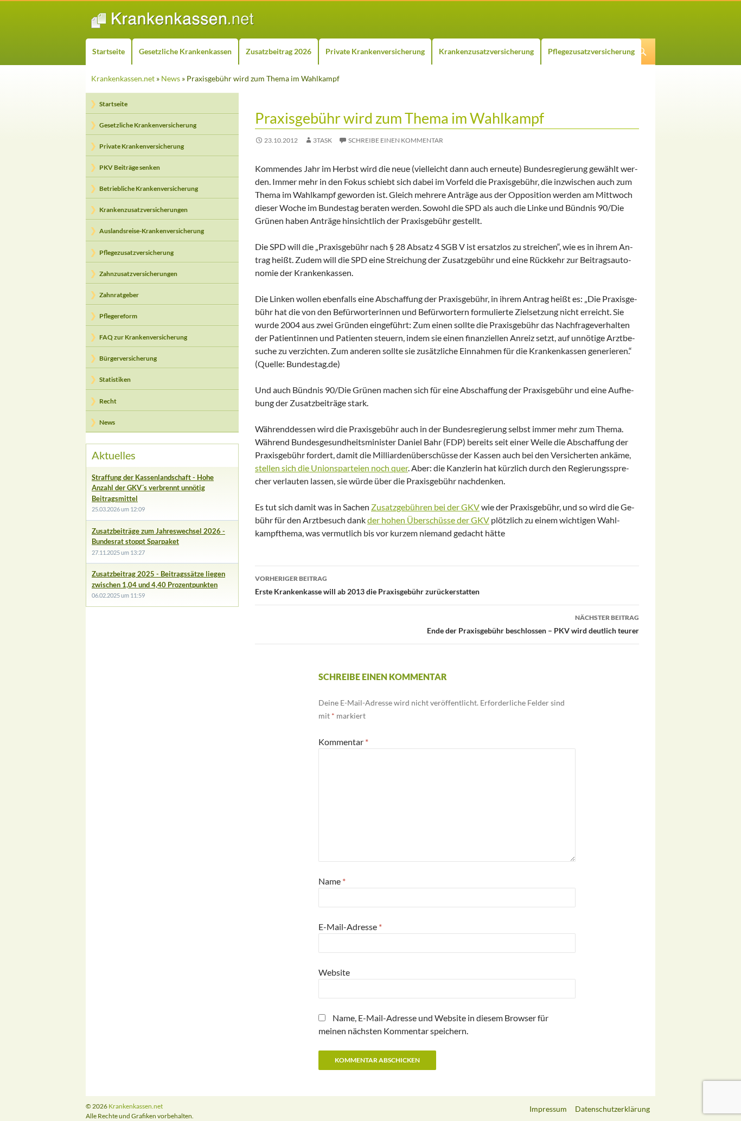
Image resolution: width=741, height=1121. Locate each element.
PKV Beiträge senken (129, 167)
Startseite (108, 51)
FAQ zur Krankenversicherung (143, 337)
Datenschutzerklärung (612, 1108)
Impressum (548, 1108)
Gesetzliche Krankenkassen (185, 51)
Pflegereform (118, 316)
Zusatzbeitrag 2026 (278, 51)
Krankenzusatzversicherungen (143, 210)
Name (332, 881)
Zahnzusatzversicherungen (138, 274)
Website (334, 972)
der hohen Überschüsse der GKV (428, 520)
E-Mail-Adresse (350, 926)
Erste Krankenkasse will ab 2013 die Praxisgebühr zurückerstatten (367, 585)
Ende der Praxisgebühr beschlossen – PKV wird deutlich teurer (533, 624)
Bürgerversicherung (128, 358)
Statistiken (115, 379)
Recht (108, 401)
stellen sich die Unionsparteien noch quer (331, 468)
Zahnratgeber (119, 295)
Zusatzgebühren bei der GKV (425, 507)
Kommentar (343, 741)
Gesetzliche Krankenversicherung (147, 125)
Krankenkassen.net (123, 78)
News (170, 78)
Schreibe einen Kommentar (395, 140)
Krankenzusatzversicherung (486, 51)
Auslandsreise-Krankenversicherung (151, 231)
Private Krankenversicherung (375, 51)
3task (322, 140)
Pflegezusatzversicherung (591, 51)
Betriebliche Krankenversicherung (148, 188)
